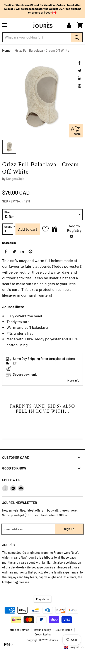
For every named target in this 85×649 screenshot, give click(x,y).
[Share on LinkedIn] (79, 78)
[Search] (77, 37)
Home (6, 50)
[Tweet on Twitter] (79, 70)
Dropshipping (42, 634)
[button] (71, 229)
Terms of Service (18, 629)
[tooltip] (71, 236)
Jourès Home (64, 629)
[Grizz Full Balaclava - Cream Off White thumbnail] (9, 147)
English (40, 599)
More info (73, 380)
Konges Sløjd (15, 179)
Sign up (69, 529)
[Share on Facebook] (79, 63)
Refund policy (42, 629)
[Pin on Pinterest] (79, 86)
